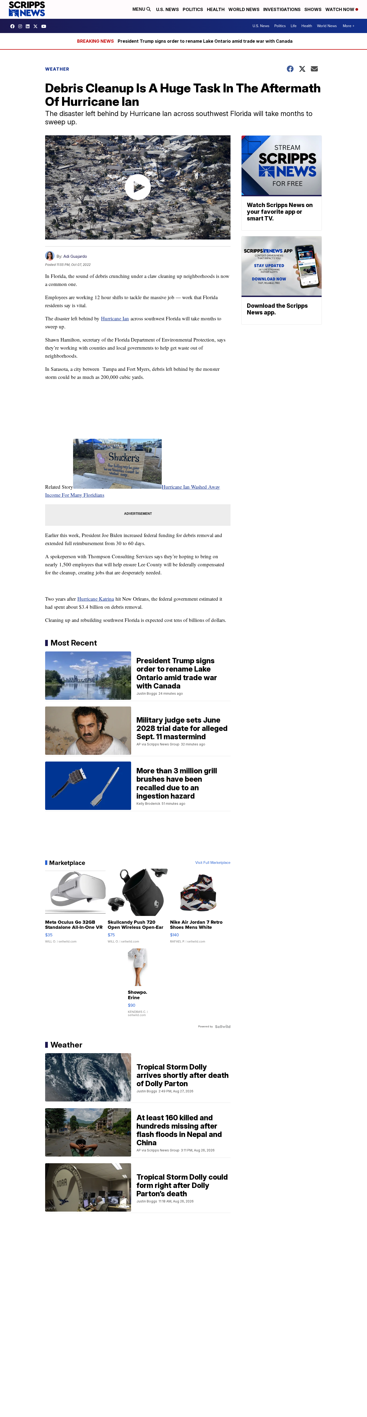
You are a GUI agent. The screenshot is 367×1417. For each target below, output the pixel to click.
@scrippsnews (45, 26)
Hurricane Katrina (95, 598)
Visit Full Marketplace (213, 863)
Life (294, 26)
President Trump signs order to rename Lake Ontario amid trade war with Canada (205, 41)
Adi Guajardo (75, 256)
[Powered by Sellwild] (223, 1026)
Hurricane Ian (115, 318)
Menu (139, 9)
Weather (57, 69)
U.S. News (167, 9)
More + (348, 26)
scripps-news (29, 26)
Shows (313, 9)
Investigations (282, 9)
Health (216, 9)
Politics (193, 9)
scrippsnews (13, 26)
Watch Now (340, 9)
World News (244, 9)
